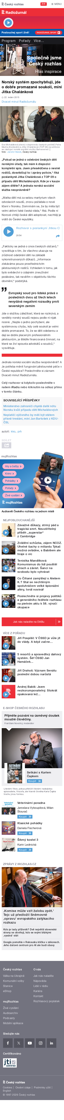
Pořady (24, 41)
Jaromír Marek (14, 152)
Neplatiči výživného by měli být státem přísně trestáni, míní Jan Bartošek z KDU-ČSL (31, 418)
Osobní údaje (23, 1087)
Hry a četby (12, 466)
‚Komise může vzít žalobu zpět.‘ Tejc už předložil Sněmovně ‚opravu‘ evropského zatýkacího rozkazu (28, 916)
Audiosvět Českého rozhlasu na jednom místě (28, 511)
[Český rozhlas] (13, 4)
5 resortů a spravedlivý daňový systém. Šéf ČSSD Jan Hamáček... (39, 658)
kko (13, 431)
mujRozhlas (9, 456)
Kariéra (37, 991)
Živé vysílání (12, 495)
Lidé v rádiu (40, 986)
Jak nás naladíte (43, 975)
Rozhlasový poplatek (46, 1001)
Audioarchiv (10, 1013)
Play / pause (8, 232)
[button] (57, 236)
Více (39, 41)
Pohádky (10, 480)
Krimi (8, 473)
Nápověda (39, 981)
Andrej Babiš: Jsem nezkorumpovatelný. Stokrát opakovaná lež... (37, 690)
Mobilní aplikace (13, 1023)
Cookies (7, 1087)
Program (9, 41)
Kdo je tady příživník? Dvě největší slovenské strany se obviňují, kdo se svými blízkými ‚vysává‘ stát (30, 932)
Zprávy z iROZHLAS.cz (19, 864)
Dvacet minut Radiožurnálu (19, 101)
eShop (7, 991)
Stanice (8, 986)
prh (20, 431)
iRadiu (15, 387)
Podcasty (9, 1018)
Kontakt (38, 996)
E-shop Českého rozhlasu (24, 708)
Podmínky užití (42, 1087)
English (7, 1090)
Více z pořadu (14, 633)
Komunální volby (13, 981)
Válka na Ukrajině (13, 975)
